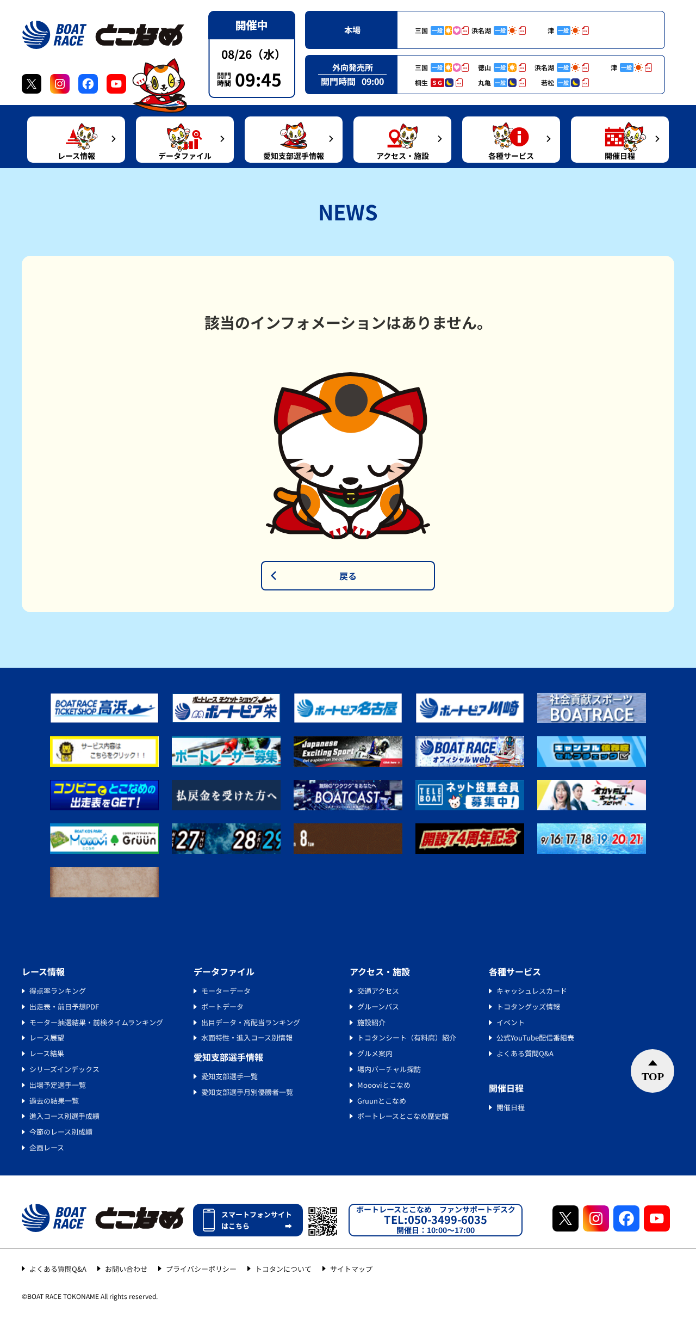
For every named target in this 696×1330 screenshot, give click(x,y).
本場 (352, 29)
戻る (348, 575)
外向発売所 (352, 67)
